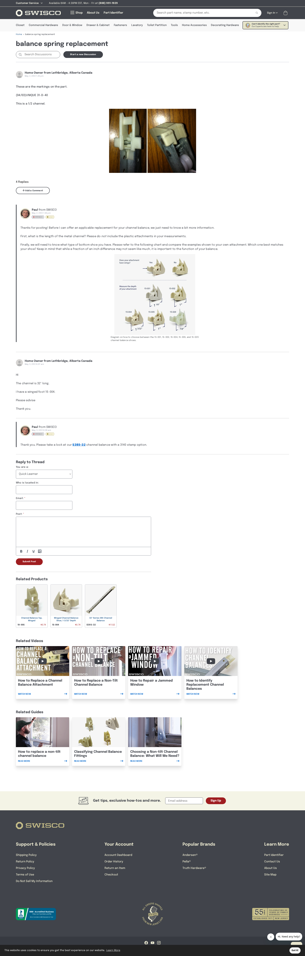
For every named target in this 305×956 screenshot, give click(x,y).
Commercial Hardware (43, 25)
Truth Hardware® (194, 868)
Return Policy (25, 861)
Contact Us (272, 861)
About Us (270, 868)
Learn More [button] (113, 950)
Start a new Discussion (83, 55)
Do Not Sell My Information (34, 881)
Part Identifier (274, 855)
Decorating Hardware (225, 25)
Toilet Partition (157, 25)
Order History (113, 861)
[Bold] (21, 551)
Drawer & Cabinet (98, 25)
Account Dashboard (118, 855)
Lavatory (137, 25)
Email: (19, 498)
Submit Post (29, 562)
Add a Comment (34, 191)
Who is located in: (27, 483)
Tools (174, 25)
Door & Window (72, 25)
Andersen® (190, 855)
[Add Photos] (40, 551)
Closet (20, 25)
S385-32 (78, 444)
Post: (19, 514)
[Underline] (34, 551)
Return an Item (114, 868)
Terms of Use (25, 874)
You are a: (22, 467)
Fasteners (120, 25)
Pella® (187, 861)
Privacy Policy (25, 868)
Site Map (270, 874)
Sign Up (216, 800)
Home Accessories (194, 25)
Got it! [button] (295, 950)
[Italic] (27, 551)
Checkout (111, 874)
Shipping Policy (26, 855)
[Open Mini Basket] (286, 13)
